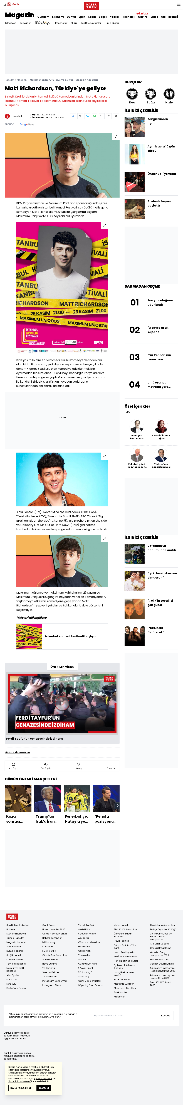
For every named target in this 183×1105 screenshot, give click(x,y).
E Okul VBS (47, 946)
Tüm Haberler (112, 23)
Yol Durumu (48, 968)
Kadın (92, 17)
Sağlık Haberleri (14, 955)
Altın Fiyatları (13, 975)
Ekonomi (58, 17)
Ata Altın (82, 959)
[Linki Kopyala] (116, 116)
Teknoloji (128, 17)
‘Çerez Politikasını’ (43, 1078)
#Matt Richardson (17, 752)
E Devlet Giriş (49, 950)
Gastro (143, 17)
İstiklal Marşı (49, 942)
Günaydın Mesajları (89, 942)
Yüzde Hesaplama (160, 959)
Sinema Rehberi (51, 972)
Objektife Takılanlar (90, 23)
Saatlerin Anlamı (87, 933)
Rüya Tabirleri (121, 940)
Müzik (74, 23)
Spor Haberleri (13, 946)
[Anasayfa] (12, 917)
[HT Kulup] (43, 23)
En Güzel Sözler (122, 979)
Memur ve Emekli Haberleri (15, 969)
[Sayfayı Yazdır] (109, 116)
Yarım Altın (84, 955)
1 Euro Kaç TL (85, 976)
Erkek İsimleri (120, 992)
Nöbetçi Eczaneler (51, 937)
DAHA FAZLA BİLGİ (20, 1087)
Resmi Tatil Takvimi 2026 (160, 984)
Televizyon (10, 23)
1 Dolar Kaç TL (85, 972)
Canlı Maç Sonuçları (89, 980)
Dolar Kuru (12, 979)
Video (154, 17)
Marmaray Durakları (125, 988)
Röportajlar (61, 23)
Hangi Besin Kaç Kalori (126, 960)
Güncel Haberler (15, 937)
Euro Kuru (11, 983)
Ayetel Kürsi (84, 929)
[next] (118, 805)
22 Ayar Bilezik (85, 968)
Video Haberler (122, 925)
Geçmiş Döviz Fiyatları (162, 963)
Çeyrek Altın (84, 950)
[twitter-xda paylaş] (80, 116)
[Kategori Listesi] (178, 4)
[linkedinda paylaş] (87, 116)
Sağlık (103, 17)
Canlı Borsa (48, 925)
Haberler (9, 79)
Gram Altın (84, 946)
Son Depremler (50, 959)
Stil (163, 17)
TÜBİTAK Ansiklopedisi (125, 956)
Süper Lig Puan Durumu (90, 985)
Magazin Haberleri (16, 942)
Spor (82, 17)
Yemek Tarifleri (86, 925)
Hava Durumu (50, 963)
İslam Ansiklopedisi (124, 952)
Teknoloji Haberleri (16, 963)
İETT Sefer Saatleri (159, 943)
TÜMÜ (127, 412)
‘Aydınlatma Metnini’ (19, 1081)
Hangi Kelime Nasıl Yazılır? (124, 974)
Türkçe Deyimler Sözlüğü (163, 929)
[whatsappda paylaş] (94, 116)
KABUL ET (43, 1087)
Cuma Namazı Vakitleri (55, 933)
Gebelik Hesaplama (160, 947)
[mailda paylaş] (102, 116)
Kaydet (165, 1015)
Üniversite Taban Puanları (123, 935)
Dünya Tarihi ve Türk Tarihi (125, 946)
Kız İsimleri (119, 996)
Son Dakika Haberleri (17, 925)
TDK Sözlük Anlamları (125, 929)
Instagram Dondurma (54, 980)
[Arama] (4, 4)
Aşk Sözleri (84, 937)
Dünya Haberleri (15, 950)
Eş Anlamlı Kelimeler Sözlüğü (124, 967)
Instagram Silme (51, 985)
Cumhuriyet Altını (87, 963)
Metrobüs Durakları (124, 983)
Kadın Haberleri (14, 959)
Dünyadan (25, 23)
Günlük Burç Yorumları (54, 955)
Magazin (19, 15)
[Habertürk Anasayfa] (91, 5)
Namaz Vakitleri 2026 (53, 929)
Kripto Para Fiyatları (16, 988)
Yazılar (115, 17)
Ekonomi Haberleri (16, 933)
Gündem (43, 17)
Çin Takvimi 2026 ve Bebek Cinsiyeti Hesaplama (161, 936)
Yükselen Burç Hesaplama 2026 (159, 954)
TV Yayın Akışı (49, 976)
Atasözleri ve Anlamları (162, 925)
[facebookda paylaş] (73, 116)
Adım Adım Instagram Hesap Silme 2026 (162, 977)
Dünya (71, 17)
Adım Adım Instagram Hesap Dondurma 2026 (162, 969)
